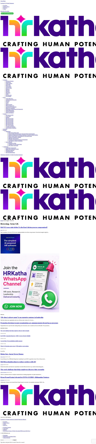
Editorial (7, 117)
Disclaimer (5, 435)
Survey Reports (9, 142)
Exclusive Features (10, 81)
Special (4, 113)
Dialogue (8, 91)
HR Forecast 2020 (9, 123)
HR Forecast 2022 (9, 120)
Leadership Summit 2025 (11, 147)
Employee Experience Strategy (14, 137)
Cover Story (8, 116)
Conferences (5, 146)
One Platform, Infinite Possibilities (15, 140)
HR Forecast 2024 (9, 118)
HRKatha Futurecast (10, 150)
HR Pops (8, 90)
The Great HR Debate (10, 152)
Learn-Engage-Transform (11, 128)
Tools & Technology (10, 111)
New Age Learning (10, 125)
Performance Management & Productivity (14, 109)
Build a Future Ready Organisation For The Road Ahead (20, 136)
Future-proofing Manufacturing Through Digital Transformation (21, 133)
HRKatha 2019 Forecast (13, 138)
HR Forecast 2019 (9, 124)
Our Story (5, 5)
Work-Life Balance (10, 112)
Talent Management (10, 110)
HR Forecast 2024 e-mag (13, 132)
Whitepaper (8, 131)
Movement (8, 92)
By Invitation (8, 96)
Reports (4, 130)
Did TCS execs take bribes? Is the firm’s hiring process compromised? (24, 227)
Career (4, 9)
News (4, 97)
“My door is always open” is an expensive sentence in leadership (22, 317)
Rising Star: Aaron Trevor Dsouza (12, 354)
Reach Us (5, 7)
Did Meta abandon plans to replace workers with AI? (18, 362)
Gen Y (7, 103)
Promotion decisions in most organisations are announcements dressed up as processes (29, 323)
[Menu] (1, 156)
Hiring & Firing (9, 104)
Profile (7, 94)
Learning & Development (11, 106)
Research (8, 89)
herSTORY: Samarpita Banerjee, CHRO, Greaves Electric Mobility (15, 335)
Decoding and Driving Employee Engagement (17, 139)
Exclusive (5, 79)
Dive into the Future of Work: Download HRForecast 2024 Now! (16, 431)
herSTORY (8, 84)
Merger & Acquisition (10, 108)
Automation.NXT (9, 151)
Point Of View (9, 88)
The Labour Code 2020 (13, 145)
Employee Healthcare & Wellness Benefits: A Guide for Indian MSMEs (23, 135)
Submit (14, 440)
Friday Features (9, 83)
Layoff (2, 364)
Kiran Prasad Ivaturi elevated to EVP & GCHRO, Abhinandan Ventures (25, 377)
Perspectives (8, 82)
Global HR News (9, 98)
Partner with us (6, 6)
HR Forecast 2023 (9, 119)
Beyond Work (9, 95)
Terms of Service (6, 437)
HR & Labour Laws (10, 105)
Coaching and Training (10, 126)
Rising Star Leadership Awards (12, 149)
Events (7, 102)
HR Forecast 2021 (9, 122)
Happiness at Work (12, 143)
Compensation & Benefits (11, 99)
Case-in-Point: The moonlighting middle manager (11, 341)
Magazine (5, 129)
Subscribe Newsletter (5, 11)
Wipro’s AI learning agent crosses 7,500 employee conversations (15, 346)
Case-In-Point (8, 86)
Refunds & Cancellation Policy (9, 436)
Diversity (8, 101)
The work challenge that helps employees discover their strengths (15, 330)
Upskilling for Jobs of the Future (15, 144)
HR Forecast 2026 (9, 115)
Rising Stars (8, 85)
